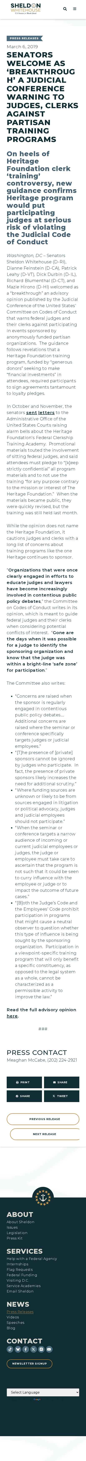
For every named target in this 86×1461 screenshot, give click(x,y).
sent (31, 412)
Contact (25, 1341)
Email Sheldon (20, 1291)
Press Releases (24, 38)
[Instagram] (41, 1349)
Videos (13, 1317)
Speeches (15, 1323)
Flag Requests (20, 1270)
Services (25, 1251)
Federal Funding (22, 1275)
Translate (52, 1399)
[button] (74, 9)
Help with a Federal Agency (32, 1259)
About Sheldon (20, 1222)
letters (46, 412)
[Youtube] (49, 1349)
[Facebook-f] (25, 1349)
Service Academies (23, 1286)
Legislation (17, 1233)
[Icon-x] (33, 1349)
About (20, 1214)
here (12, 1016)
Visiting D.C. (18, 1280)
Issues (12, 1227)
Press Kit (15, 1238)
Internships (17, 1264)
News (18, 1304)
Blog (11, 1328)
